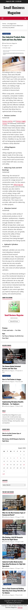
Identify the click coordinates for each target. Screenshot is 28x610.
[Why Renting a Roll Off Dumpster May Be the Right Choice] (14, 527)
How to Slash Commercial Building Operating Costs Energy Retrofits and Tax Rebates (14, 590)
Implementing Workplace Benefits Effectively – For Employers (12, 403)
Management (7, 584)
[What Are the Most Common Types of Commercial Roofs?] (14, 502)
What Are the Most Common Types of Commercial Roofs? (11, 434)
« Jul (3, 474)
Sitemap (20, 607)
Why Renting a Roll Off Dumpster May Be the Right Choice (12, 538)
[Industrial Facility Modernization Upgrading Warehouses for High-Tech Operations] (14, 552)
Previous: (11, 329)
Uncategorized (6, 33)
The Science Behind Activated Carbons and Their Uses (11, 367)
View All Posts (14, 321)
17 (4, 465)
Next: (12, 336)
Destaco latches (7, 121)
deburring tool (18, 184)
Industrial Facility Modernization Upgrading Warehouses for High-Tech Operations (13, 564)
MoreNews (10, 603)
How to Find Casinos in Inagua (11, 379)
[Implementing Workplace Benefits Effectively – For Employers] (14, 392)
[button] (2, 18)
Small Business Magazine (14, 10)
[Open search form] (25, 18)
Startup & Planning (8, 557)
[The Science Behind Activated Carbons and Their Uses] (14, 356)
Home (5, 508)
